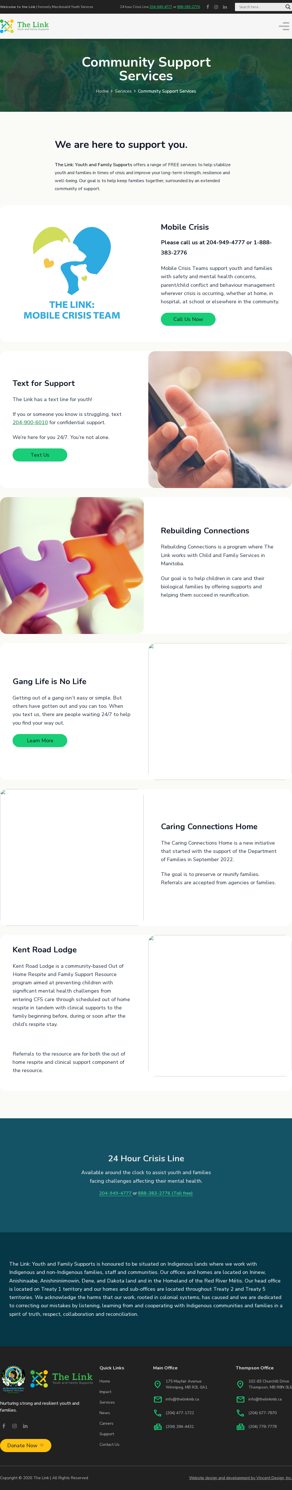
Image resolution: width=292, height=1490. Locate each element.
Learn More (40, 740)
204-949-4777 (160, 7)
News (105, 1413)
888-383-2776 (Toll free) (165, 1193)
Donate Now (22, 1445)
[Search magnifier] (288, 7)
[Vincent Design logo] (46, 1379)
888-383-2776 (188, 7)
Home (102, 91)
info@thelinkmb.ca (182, 1399)
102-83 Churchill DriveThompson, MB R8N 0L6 (270, 1384)
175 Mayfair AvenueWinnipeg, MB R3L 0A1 (186, 1384)
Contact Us (109, 1444)
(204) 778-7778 (262, 1426)
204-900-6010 (30, 422)
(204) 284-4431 (180, 1426)
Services (123, 91)
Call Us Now (188, 319)
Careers (106, 1423)
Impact (105, 1392)
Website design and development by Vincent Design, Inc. (240, 1478)
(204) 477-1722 (180, 1413)
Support (107, 1434)
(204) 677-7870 (262, 1413)
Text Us (40, 455)
